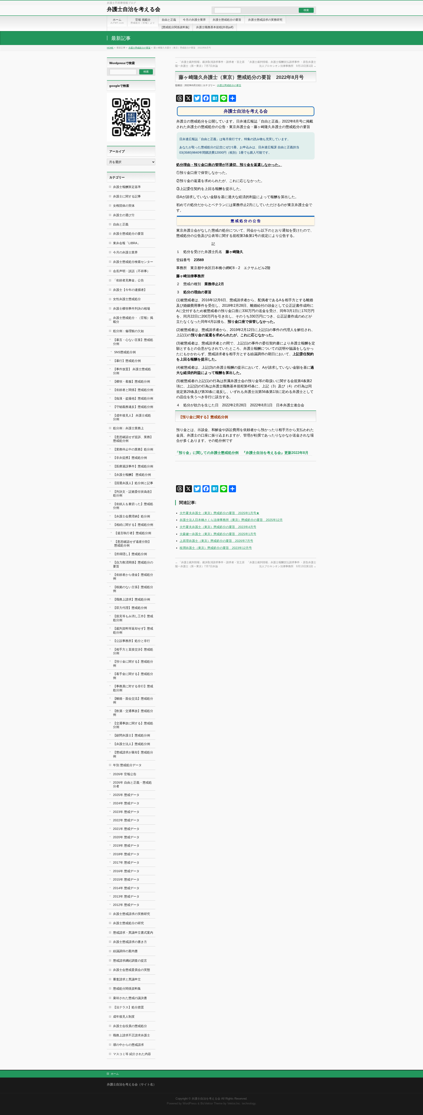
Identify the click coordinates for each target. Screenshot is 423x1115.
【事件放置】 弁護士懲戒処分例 (132, 371)
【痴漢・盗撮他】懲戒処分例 (133, 398)
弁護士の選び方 (124, 215)
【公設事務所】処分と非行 (131, 641)
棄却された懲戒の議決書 (130, 998)
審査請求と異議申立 (127, 979)
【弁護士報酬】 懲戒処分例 (132, 474)
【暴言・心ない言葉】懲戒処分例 (133, 341)
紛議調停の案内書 (125, 951)
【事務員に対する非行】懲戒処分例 (133, 688)
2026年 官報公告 (124, 774)
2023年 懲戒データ (126, 812)
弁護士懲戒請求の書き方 (130, 942)
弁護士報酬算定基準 (127, 187)
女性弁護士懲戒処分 (127, 299)
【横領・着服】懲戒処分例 (131, 381)
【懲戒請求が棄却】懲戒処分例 (133, 754)
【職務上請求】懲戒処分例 (131, 599)
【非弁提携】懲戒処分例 (130, 457)
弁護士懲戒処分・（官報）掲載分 (133, 319)
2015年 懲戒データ (126, 879)
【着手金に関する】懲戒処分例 (133, 675)
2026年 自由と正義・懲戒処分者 (132, 784)
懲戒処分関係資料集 (127, 988)
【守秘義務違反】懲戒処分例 (133, 407)
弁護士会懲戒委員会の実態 (131, 970)
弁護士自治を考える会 (133, 9)
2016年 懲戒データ (126, 871)
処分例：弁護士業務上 (128, 428)
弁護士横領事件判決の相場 (131, 308)
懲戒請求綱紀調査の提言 (130, 960)
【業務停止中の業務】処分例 (133, 449)
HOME (110, 47)
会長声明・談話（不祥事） (131, 271)
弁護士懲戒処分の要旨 (139, 47)
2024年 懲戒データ (126, 803)
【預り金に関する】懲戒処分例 (133, 663)
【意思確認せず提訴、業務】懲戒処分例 (133, 438)
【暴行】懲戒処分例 (127, 360)
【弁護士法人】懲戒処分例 (131, 744)
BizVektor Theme (211, 1103)
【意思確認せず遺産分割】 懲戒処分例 (132, 543)
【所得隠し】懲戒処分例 (130, 554)
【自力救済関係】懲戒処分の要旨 (133, 564)
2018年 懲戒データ (126, 854)
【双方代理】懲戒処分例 (130, 608)
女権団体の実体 (124, 205)
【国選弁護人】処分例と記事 (133, 483)
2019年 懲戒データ (126, 845)
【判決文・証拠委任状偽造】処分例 (133, 493)
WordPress (190, 1103)
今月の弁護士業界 (125, 252)
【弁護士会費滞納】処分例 (131, 516)
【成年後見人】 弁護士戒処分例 (132, 417)
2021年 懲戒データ (126, 829)
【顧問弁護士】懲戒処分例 (131, 735)
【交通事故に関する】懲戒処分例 (133, 725)
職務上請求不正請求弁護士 (131, 1035)
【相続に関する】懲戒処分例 (133, 524)
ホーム (115, 1073)
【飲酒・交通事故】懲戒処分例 (133, 712)
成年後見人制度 (124, 1016)
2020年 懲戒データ (126, 837)
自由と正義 (120, 224)
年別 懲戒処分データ (127, 765)
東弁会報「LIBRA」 (126, 243)
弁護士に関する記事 (127, 196)
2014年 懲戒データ (126, 888)
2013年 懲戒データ (126, 896)
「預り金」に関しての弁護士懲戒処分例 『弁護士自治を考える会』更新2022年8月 (243, 453)
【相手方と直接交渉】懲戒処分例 (133, 651)
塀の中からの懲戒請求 (128, 1044)
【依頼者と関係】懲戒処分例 (133, 390)
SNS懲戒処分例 (125, 352)
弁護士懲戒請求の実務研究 (131, 914)
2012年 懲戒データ (126, 905)
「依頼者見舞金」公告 (128, 280)
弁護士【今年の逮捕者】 (130, 290)
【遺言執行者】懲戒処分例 (132, 533)
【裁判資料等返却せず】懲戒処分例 (133, 630)
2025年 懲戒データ (126, 795)
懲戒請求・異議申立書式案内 (133, 932)
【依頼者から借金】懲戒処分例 (133, 576)
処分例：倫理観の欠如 (128, 331)
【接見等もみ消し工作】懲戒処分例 (133, 618)
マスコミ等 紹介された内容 (132, 1054)
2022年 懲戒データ (126, 820)
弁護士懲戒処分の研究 (128, 923)
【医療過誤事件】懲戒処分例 (133, 466)
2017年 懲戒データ (126, 862)
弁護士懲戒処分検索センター (133, 262)
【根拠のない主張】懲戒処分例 (133, 589)
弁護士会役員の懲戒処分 (130, 1026)
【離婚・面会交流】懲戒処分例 (133, 700)
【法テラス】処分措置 (128, 1007)
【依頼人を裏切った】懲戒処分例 (133, 505)
